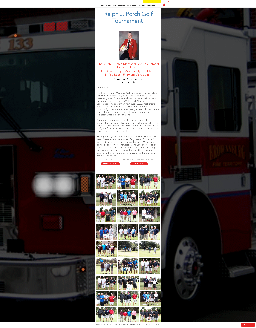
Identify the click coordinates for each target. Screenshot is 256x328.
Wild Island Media (122, 324)
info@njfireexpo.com (146, 324)
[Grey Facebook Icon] (156, 324)
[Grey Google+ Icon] (158, 324)
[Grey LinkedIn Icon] (154, 324)
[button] (114, 5)
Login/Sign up (153, 1)
